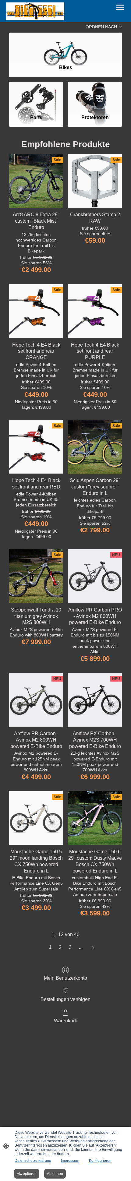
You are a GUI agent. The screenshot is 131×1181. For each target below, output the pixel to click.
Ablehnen (55, 1174)
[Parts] (36, 95)
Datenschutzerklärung (33, 1160)
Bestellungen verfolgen (65, 999)
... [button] (81, 947)
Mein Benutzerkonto (65, 978)
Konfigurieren (100, 1160)
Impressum (70, 1160)
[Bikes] (65, 46)
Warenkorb (65, 1020)
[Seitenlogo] (35, 11)
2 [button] (60, 947)
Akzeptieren (27, 1174)
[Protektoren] (95, 95)
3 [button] (70, 947)
